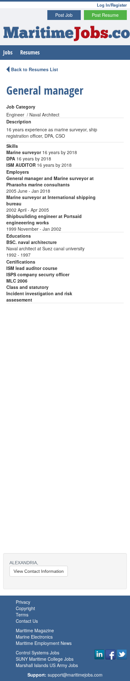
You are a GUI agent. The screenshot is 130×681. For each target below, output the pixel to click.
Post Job (64, 15)
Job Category (20, 106)
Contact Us (27, 621)
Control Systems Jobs (37, 652)
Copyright (25, 608)
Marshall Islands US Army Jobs (47, 665)
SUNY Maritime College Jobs (45, 659)
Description (18, 121)
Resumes (30, 52)
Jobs (8, 52)
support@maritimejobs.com (75, 675)
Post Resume (105, 15)
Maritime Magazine (35, 630)
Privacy (23, 602)
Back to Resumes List (34, 69)
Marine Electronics (34, 637)
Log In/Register (112, 5)
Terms (22, 614)
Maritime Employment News (44, 643)
